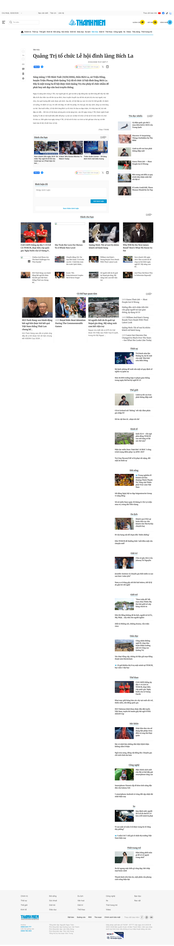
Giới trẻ (73, 32)
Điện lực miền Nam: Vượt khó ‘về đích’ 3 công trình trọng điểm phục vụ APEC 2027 (133, 450)
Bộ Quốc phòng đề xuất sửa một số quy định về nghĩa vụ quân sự (133, 370)
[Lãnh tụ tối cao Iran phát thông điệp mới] (124, 399)
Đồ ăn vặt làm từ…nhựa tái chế (127, 419)
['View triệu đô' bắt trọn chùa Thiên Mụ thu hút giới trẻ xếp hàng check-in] (124, 604)
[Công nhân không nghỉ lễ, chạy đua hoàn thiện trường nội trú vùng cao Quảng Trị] (124, 645)
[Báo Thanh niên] (30, 917)
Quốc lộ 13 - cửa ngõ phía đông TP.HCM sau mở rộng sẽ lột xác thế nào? (144, 437)
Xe (124, 32)
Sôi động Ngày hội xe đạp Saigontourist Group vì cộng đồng (133, 494)
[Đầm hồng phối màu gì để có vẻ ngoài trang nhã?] (124, 857)
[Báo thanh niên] (87, 22)
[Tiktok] (167, 13)
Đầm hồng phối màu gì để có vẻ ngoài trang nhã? (144, 855)
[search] (23, 22)
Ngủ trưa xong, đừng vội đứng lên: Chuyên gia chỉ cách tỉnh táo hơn (133, 754)
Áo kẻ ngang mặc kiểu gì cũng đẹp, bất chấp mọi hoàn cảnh (132, 869)
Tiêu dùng (136, 32)
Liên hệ (61, 13)
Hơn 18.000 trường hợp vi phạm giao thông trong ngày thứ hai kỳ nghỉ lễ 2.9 (132, 379)
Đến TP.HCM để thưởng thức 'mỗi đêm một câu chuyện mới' (134, 542)
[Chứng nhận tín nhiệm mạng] (115, 936)
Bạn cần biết (43, 13)
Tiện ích (53, 13)
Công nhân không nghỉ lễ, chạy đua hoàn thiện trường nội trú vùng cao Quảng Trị (143, 645)
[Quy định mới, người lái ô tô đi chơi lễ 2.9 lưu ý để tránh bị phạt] (124, 816)
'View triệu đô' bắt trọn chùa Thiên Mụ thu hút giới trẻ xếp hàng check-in (144, 603)
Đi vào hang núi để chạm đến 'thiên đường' (132, 535)
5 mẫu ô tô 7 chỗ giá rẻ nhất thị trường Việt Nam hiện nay (133, 837)
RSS (89, 917)
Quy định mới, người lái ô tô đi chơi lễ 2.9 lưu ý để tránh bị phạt (144, 813)
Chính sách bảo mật (112, 917)
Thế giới (42, 32)
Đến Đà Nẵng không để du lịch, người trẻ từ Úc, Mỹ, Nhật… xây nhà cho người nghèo (133, 616)
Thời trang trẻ (146, 32)
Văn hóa (94, 32)
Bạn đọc (137, 896)
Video (128, 32)
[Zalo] (170, 13)
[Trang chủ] (22, 32)
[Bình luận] (23, 69)
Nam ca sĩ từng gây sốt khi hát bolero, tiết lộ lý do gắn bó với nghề (133, 583)
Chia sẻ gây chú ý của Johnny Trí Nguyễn (144, 559)
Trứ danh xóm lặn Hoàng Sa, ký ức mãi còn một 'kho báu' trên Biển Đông (144, 357)
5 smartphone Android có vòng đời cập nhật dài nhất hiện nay (134, 795)
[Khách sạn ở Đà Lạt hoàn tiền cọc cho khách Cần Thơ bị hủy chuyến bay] (124, 524)
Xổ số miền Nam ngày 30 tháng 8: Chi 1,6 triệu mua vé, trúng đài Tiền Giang (133, 503)
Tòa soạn (98, 917)
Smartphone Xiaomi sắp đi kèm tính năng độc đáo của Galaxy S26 (133, 786)
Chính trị (27, 32)
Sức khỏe (65, 32)
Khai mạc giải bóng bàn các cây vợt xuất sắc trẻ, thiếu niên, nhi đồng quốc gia (134, 701)
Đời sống (56, 32)
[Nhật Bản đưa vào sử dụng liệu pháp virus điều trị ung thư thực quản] (124, 733)
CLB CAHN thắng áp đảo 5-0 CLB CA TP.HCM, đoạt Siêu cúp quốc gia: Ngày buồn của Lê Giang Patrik (144, 688)
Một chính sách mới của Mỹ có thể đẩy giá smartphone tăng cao (144, 772)
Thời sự (35, 32)
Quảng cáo (81, 917)
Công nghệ (118, 32)
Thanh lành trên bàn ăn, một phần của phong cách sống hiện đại (133, 878)
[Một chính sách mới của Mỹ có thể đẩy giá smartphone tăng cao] (124, 774)
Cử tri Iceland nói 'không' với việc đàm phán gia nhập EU (132, 411)
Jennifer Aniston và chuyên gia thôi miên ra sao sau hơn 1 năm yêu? (134, 575)
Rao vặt (137, 900)
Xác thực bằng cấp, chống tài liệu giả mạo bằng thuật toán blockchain (134, 657)
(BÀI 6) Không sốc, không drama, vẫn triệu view (132, 625)
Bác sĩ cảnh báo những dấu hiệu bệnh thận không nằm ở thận (132, 745)
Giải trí (101, 32)
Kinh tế (49, 32)
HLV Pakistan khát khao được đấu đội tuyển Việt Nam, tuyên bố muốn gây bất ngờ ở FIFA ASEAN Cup (133, 711)
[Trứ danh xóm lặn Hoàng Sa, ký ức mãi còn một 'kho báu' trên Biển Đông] (124, 358)
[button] (23, 51)
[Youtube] (159, 13)
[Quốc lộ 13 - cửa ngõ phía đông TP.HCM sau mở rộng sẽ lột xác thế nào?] (124, 438)
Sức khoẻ (53, 900)
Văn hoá (81, 900)
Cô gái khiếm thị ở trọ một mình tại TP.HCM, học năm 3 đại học (134, 666)
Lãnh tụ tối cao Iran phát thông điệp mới (144, 396)
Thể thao (108, 32)
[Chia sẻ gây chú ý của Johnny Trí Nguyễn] (124, 563)
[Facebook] (163, 13)
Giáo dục (80, 32)
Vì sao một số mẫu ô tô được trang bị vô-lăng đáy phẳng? (133, 828)
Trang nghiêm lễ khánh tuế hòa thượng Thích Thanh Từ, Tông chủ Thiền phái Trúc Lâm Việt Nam (144, 481)
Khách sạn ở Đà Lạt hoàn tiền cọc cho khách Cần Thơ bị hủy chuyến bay (144, 522)
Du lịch (87, 32)
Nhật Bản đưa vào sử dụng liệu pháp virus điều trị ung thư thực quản (144, 732)
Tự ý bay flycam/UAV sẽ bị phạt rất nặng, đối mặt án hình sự (132, 459)
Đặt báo (71, 917)
